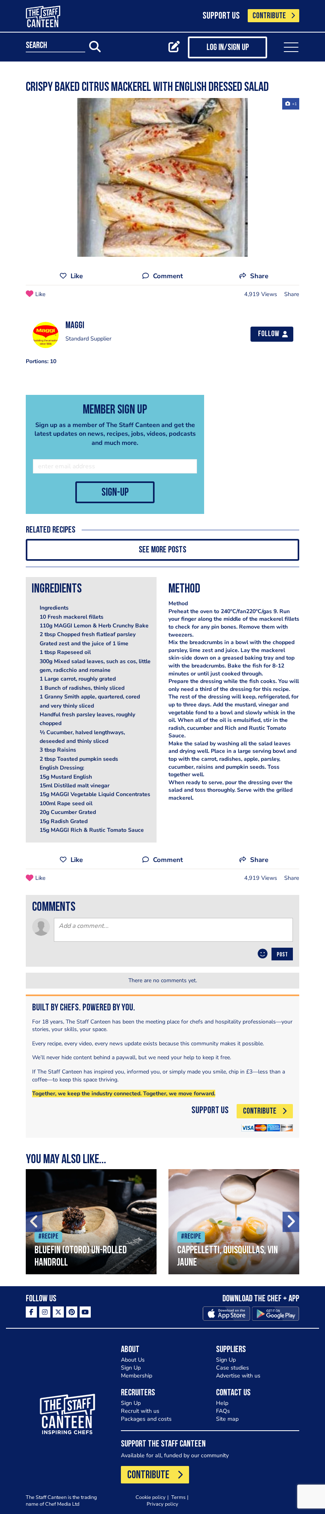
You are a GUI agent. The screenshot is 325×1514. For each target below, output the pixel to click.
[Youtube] (85, 1312)
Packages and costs (146, 1419)
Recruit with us (140, 1411)
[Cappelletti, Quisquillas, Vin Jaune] (233, 1221)
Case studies (232, 1368)
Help (222, 1403)
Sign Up (131, 1368)
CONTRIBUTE (269, 16)
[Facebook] (31, 1312)
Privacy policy (162, 1504)
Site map (227, 1419)
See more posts (162, 550)
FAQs (223, 1411)
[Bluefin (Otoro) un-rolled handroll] (91, 1221)
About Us (133, 1360)
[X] (58, 1312)
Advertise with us (238, 1375)
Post (282, 955)
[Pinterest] (71, 1312)
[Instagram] (44, 1312)
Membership (136, 1375)
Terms (178, 1497)
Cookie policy (151, 1497)
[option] (162, 177)
